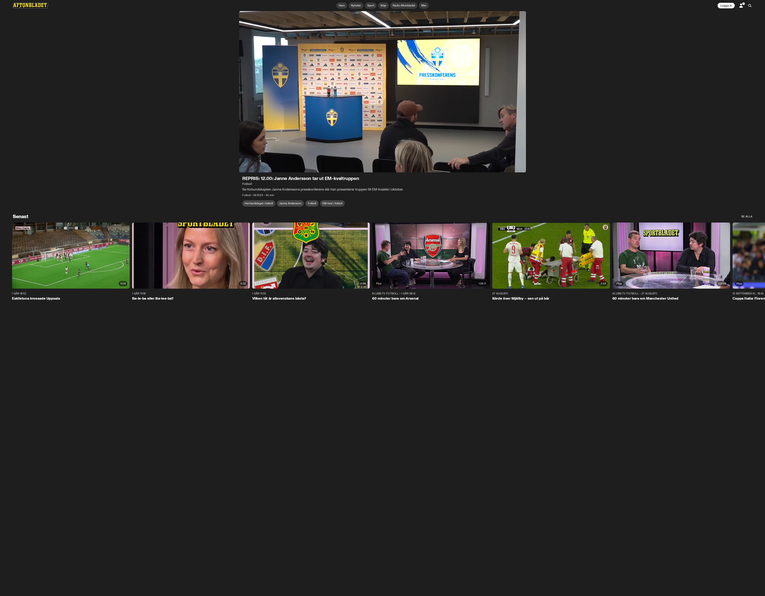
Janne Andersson (290, 203)
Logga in (726, 5)
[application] (382, 91)
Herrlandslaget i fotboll (259, 203)
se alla (746, 216)
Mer (423, 5)
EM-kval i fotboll (332, 203)
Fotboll (312, 203)
